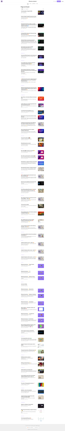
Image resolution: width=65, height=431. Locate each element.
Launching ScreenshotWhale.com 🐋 (27, 110)
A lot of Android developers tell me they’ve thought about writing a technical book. (28, 99)
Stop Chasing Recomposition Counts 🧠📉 (26, 151)
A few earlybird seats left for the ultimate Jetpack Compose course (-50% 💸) (28, 376)
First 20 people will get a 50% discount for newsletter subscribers (28, 398)
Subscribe (58, 1)
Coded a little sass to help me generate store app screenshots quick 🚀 (28, 104)
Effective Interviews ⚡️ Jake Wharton (27, 313)
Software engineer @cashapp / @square (26, 314)
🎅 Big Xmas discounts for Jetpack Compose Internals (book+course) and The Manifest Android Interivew (29, 80)
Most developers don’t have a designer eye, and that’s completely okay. (28, 65)
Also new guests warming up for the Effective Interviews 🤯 (29, 309)
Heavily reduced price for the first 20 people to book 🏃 (28, 377)
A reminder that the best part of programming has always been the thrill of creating (28, 144)
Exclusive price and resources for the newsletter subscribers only (29, 91)
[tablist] (25, 9)
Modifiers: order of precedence (26, 390)
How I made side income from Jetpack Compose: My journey (27, 130)
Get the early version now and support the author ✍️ (28, 351)
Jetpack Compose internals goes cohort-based (28, 344)
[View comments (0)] (26, 29)
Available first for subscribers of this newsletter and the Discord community (28, 56)
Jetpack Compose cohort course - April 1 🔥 (28, 250)
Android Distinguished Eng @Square (25, 272)
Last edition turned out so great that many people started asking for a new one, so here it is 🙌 (28, 200)
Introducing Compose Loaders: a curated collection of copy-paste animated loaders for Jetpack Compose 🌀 (29, 24)
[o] (41, 71)
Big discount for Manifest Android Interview (28, 181)
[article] (32, 12)
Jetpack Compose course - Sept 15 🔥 (27, 242)
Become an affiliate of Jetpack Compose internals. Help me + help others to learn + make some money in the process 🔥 (29, 118)
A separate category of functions (25, 384)
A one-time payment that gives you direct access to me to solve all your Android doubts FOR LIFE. (28, 236)
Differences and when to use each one (26, 405)
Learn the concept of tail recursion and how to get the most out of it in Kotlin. (28, 206)
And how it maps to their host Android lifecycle (27, 419)
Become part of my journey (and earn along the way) (28, 116)
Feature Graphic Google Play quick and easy (28, 16)
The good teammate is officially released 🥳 (28, 350)
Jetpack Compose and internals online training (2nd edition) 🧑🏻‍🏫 (27, 396)
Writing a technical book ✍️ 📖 (26, 362)
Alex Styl (25, 372)
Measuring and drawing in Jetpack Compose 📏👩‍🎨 (28, 410)
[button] (28, 4)
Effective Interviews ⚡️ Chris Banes (27, 301)
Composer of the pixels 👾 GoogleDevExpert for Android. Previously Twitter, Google (28, 303)
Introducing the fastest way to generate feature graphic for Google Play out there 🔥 (28, 18)
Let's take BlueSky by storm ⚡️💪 (25, 221)
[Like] (21, 140)
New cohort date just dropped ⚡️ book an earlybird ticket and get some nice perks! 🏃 (28, 244)
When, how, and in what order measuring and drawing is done (28, 412)
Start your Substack (30, 427)
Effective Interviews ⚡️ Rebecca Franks (28, 276)
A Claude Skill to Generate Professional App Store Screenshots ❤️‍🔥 (28, 34)
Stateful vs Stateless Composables (27, 404)
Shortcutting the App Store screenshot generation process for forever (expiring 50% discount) (29, 70)
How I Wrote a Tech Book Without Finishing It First (29, 97)
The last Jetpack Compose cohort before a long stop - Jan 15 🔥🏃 (28, 226)
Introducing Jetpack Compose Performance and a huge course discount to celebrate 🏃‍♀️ (28, 191)
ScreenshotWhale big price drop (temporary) (29, 55)
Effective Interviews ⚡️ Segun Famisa (27, 264)
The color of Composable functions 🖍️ (27, 383)
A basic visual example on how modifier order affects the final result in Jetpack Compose (28, 391)
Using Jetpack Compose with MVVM (27, 330)
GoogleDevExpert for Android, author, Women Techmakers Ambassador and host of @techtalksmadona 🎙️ (28, 296)
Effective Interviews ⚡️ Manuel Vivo (27, 289)
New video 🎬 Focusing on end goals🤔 (28, 150)
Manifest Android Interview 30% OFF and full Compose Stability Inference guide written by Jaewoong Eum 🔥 (29, 88)
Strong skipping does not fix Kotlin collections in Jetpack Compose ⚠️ (29, 212)
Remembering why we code (26, 143)
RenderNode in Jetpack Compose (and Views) (29, 161)
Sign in (63, 1)
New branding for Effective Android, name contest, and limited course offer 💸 (28, 325)
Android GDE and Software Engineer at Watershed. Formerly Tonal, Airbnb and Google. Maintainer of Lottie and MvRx (29, 320)
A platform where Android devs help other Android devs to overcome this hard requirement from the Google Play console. (28, 49)
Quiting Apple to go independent (26, 369)
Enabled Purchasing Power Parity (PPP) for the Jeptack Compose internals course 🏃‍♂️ (28, 123)
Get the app (36, 427)
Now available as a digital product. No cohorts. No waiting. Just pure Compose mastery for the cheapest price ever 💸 (28, 177)
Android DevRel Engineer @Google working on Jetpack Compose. (28, 278)
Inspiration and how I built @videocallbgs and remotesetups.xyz (27, 358)
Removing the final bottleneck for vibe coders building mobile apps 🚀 (28, 73)
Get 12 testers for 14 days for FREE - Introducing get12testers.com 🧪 (27, 47)
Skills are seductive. (23, 12)
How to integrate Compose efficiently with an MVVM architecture (28, 332)
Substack (29, 429)
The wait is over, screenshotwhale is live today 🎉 (27, 111)
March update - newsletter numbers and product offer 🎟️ (28, 308)
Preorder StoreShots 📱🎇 (25, 137)
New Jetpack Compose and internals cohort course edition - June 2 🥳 (28, 198)
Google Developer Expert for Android (26, 265)
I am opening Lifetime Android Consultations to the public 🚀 (28, 235)
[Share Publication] (55, 1)
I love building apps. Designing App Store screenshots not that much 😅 (28, 63)
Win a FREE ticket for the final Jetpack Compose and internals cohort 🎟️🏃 (27, 220)
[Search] (54, 1)
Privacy (32, 425)
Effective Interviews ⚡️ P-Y (25, 271)
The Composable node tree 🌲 (26, 338)
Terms (34, 425)
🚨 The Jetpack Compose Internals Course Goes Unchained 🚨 (28, 175)
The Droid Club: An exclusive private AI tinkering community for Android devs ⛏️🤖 (28, 40)
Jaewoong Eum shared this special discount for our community (27, 183)
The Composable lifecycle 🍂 (26, 418)
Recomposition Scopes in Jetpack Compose (28, 167)
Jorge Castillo (24, 28)
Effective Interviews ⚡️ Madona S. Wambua (28, 294)
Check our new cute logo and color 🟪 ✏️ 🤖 (27, 326)
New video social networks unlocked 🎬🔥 (28, 155)
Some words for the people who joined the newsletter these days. (29, 106)
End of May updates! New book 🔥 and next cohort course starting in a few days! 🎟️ (28, 190)
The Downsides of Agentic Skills (26, 11)
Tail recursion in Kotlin (25, 204)
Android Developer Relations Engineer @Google (27, 290)
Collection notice (37, 425)
